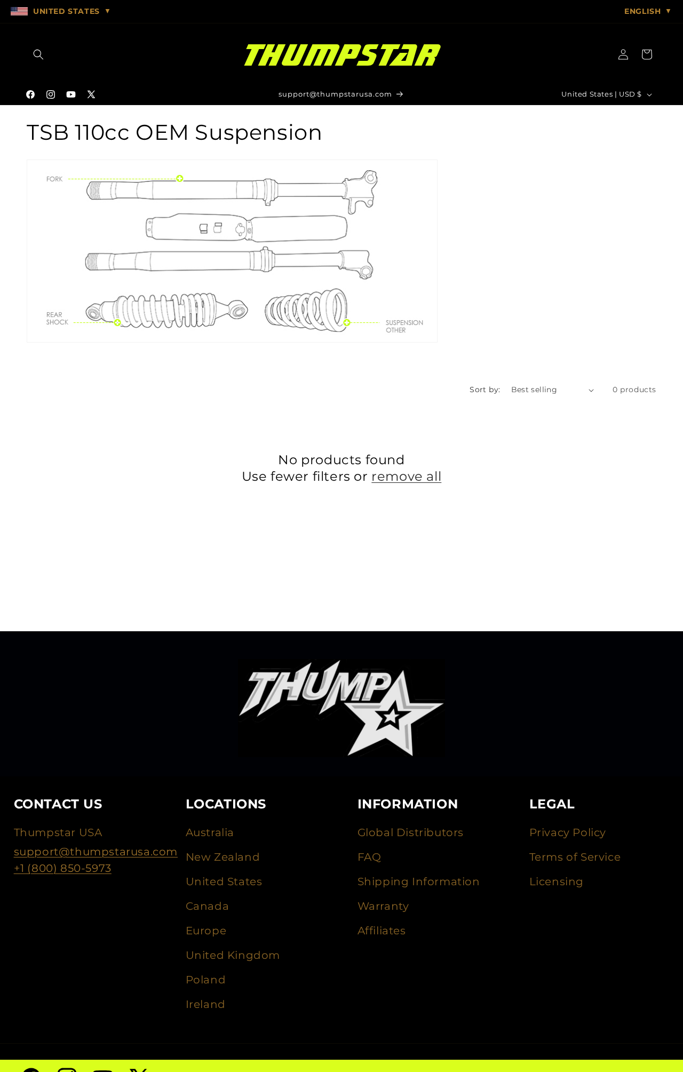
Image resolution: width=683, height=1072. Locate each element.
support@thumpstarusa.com (96, 851)
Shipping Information (419, 881)
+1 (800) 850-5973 (63, 868)
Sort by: (485, 389)
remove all (406, 476)
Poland (206, 979)
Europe (206, 930)
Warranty (383, 906)
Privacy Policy (567, 832)
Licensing (556, 881)
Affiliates (382, 930)
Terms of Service (575, 857)
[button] (38, 54)
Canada (207, 906)
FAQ (370, 857)
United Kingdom (233, 955)
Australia (210, 832)
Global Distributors (411, 832)
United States (224, 881)
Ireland (206, 1004)
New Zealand (223, 857)
